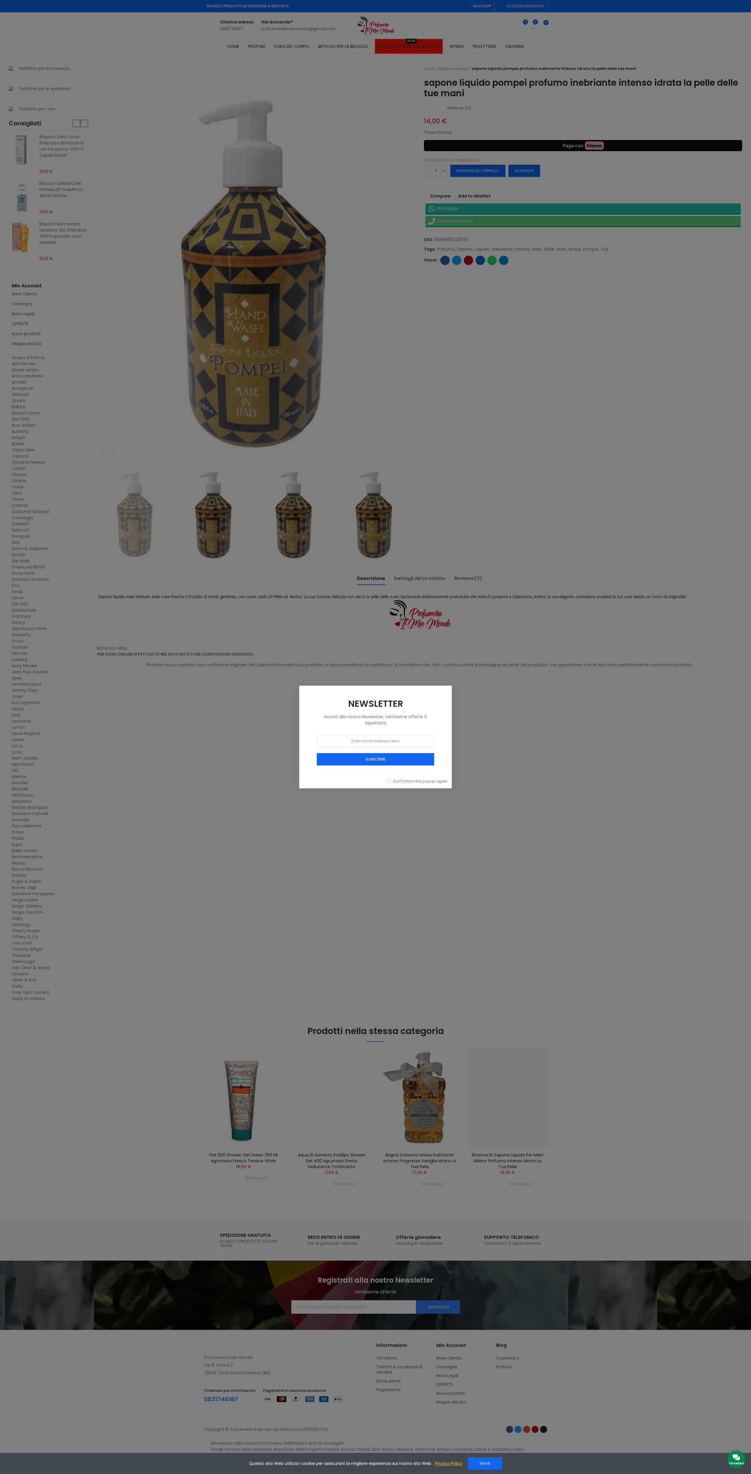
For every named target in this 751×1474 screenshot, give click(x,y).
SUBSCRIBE (376, 759)
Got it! (485, 1463)
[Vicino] (458, 679)
